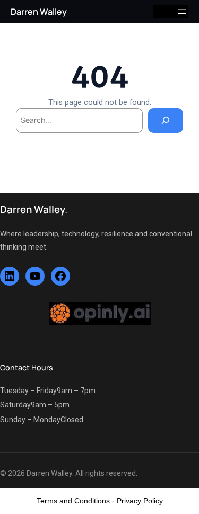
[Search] (165, 120)
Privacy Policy (140, 501)
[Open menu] (182, 11)
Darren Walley (39, 11)
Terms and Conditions (73, 501)
